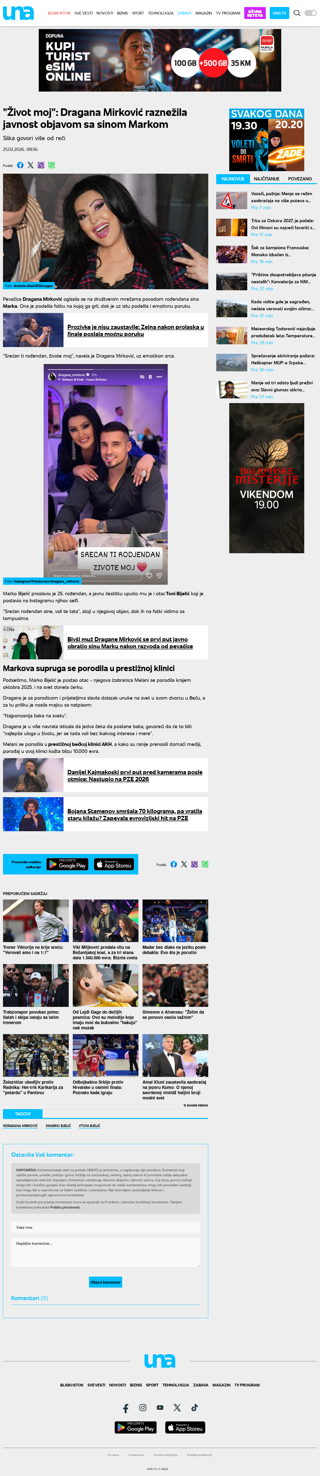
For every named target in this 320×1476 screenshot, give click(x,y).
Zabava (185, 13)
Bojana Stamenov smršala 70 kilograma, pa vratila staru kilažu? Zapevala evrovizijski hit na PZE (135, 814)
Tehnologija (161, 13)
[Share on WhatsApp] (51, 165)
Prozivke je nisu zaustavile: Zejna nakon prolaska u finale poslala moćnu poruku (136, 330)
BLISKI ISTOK (59, 13)
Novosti (104, 13)
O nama (113, 1455)
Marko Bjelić (59, 1125)
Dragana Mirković (21, 1125)
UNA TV (279, 13)
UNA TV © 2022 (157, 1469)
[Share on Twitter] (31, 165)
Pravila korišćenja (165, 1455)
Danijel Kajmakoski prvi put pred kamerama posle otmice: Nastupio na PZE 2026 (135, 775)
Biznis (122, 13)
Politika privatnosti (199, 1455)
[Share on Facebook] (20, 165)
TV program (228, 13)
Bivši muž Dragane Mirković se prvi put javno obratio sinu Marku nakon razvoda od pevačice (130, 642)
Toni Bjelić (90, 1125)
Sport (138, 13)
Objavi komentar (105, 1282)
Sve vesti (83, 13)
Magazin (204, 13)
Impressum (136, 1455)
